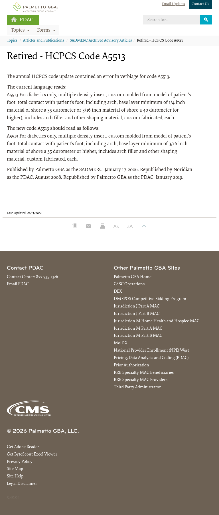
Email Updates (173, 4)
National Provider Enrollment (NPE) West (151, 350)
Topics (12, 41)
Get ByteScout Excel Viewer (32, 454)
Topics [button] (18, 30)
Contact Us (200, 4)
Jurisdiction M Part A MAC (138, 329)
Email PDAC (18, 284)
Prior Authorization (131, 365)
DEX (118, 292)
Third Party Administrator (137, 387)
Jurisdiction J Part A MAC (136, 306)
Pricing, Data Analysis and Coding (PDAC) (151, 358)
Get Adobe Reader (23, 447)
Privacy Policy (20, 462)
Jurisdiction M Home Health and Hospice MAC (156, 321)
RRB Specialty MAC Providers (140, 380)
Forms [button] (44, 30)
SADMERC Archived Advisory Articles (101, 41)
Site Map (15, 469)
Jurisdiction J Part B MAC (136, 314)
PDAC (26, 20)
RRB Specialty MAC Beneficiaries (144, 373)
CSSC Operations (129, 284)
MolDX (120, 343)
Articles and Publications (43, 41)
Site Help (15, 476)
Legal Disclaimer (22, 484)
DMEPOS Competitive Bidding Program (150, 299)
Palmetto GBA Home (132, 277)
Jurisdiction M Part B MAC (138, 336)
